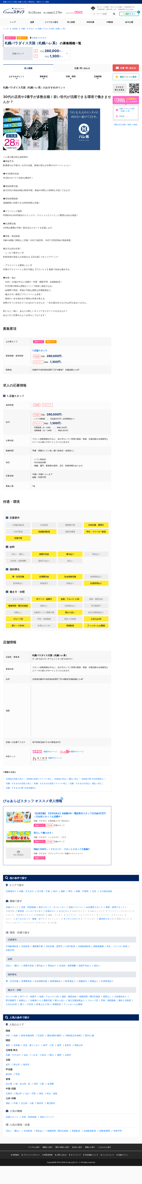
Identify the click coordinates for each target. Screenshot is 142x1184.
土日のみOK (11, 1004)
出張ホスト (50, 911)
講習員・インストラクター (30, 911)
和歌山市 (78, 1045)
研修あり (94, 981)
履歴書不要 (37, 946)
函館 (63, 891)
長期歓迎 (56, 1004)
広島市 (9, 1093)
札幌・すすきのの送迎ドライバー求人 (50, 783)
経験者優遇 (98, 946)
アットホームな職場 (73, 1004)
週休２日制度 (124, 1000)
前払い (97, 965)
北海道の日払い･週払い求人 (66, 779)
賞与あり (41, 965)
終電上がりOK (43, 1004)
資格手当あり (85, 965)
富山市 (16, 1064)
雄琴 (59, 1045)
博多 (8, 1103)
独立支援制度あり (76, 1000)
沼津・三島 (39, 1083)
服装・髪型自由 (69, 996)
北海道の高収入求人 (14, 779)
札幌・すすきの (26, 891)
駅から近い (60, 1000)
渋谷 (8, 1035)
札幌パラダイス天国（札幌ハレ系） (126, 110)
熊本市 (40, 1103)
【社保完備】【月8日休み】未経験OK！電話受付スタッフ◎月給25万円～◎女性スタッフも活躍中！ (70, 815)
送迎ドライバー (76, 907)
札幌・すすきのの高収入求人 (18, 783)
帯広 (70, 891)
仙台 (26, 1055)
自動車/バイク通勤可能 (41, 1000)
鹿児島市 (51, 1103)
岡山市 (19, 1093)
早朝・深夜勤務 (108, 1000)
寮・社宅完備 (12, 981)
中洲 (15, 1103)
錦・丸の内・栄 (23, 1083)
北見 (94, 891)
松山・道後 (52, 1093)
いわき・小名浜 (38, 1055)
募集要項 (44, 76)
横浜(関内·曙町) (54, 1035)
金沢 (8, 1064)
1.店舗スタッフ (39, 350)
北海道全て (11, 891)
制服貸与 (83, 981)
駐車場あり (70, 981)
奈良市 (68, 1045)
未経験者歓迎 (84, 946)
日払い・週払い (13, 965)
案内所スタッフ (106, 918)
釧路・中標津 (82, 891)
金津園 (50, 1083)
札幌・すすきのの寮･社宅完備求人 (21, 788)
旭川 (55, 891)
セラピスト (64, 911)
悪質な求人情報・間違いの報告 (125, 124)
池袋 (15, 1035)
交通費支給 (26, 981)
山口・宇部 (30, 1093)
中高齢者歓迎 (12, 946)
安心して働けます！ (44, 832)
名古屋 (9, 1083)
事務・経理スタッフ (115, 907)
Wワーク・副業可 (28, 996)
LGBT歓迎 (70, 946)
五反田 (41, 1035)
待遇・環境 (71, 76)
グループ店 (93, 1000)
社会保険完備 (41, 981)
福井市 (26, 1064)
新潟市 (9, 1074)
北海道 (34, 38)
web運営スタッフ (94, 907)
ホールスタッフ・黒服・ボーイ (30, 918)
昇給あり (52, 965)
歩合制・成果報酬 (67, 965)
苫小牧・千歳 (43, 891)
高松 (41, 1093)
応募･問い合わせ (82, 68)
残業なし (107, 996)
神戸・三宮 (48, 1045)
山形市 (68, 1055)
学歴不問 (10, 950)
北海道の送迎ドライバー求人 (38, 779)
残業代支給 (28, 965)
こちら (131, 9)
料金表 (121, 116)
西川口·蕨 (89, 1035)
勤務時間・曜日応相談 (89, 996)
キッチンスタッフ (72, 918)
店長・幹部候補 (28, 907)
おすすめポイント (16, 76)
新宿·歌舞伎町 (27, 1035)
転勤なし (23, 1000)
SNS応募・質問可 (54, 946)
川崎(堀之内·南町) (73, 1035)
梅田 (8, 1045)
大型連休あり (120, 996)
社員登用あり (107, 981)
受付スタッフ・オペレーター (52, 907)
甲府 (18, 1074)
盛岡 (59, 1055)
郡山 (52, 1055)
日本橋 (16, 1045)
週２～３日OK (26, 1004)
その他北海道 (106, 891)
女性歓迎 (25, 946)
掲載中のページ (50, 751)
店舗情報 (98, 76)
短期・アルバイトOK (49, 996)
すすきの (42, 38)
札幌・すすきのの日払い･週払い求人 (86, 783)
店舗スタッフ (12, 907)
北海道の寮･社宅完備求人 (92, 779)
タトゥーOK (11, 996)
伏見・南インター (31, 1045)
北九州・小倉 (27, 1103)
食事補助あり (56, 981)
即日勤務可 (11, 1000)
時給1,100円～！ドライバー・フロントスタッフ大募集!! (62, 849)
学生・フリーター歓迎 (117, 946)
